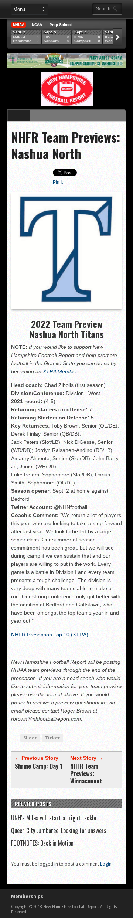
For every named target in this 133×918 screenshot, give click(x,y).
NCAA (37, 25)
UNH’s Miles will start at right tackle (53, 817)
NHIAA (18, 25)
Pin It (58, 182)
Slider (30, 738)
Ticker (52, 738)
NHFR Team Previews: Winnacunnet (86, 773)
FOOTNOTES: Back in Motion (42, 843)
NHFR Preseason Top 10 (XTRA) (49, 635)
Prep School (61, 25)
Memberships (27, 896)
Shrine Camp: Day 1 (38, 766)
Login (106, 864)
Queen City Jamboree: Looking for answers (58, 830)
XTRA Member (60, 371)
